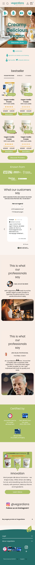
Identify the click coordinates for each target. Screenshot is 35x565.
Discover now (17, 42)
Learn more (17, 492)
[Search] (7, 4)
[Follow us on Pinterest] (26, 551)
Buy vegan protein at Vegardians (13, 519)
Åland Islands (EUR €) (9, 559)
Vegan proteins (9, 75)
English (22, 559)
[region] (17, 229)
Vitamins (28, 75)
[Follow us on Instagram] (26, 547)
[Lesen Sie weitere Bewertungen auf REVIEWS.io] (23, 248)
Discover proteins (17, 157)
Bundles (19, 75)
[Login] (27, 4)
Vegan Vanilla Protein (9, 101)
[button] (9, 108)
